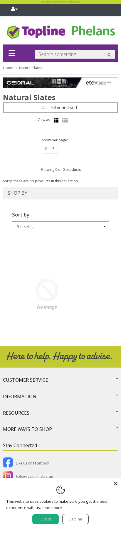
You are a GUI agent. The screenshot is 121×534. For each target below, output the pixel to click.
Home (8, 67)
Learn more (52, 507)
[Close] (116, 484)
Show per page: (55, 140)
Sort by (20, 214)
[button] (60, 107)
